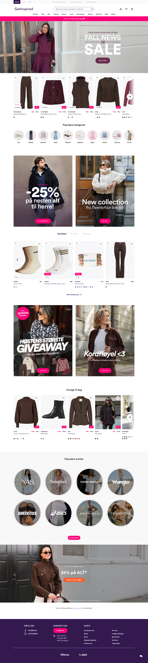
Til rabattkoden (43, 221)
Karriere (115, 640)
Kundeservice (89, 630)
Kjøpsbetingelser (90, 640)
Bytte (86, 634)
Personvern (88, 643)
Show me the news (73, 294)
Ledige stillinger (118, 634)
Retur (86, 637)
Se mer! (105, 221)
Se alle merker (74, 538)
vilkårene (78, 608)
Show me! (105, 370)
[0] (126, 9)
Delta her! (43, 370)
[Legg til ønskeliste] (36, 78)
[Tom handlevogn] (132, 9)
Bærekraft (116, 637)
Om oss (114, 630)
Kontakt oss (60, 630)
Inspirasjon (116, 643)
